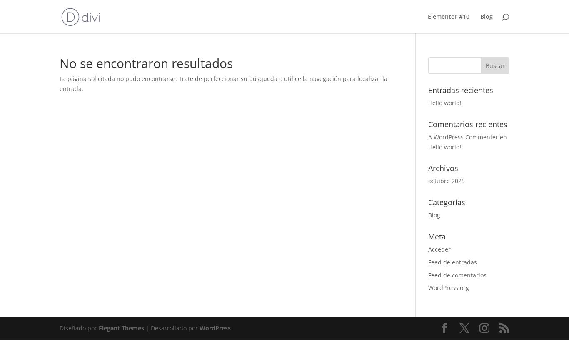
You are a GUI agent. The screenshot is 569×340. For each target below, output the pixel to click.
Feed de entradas (452, 262)
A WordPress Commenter (463, 137)
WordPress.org (448, 288)
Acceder (439, 249)
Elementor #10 (448, 17)
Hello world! (445, 103)
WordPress (215, 328)
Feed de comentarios (457, 275)
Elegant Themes (121, 328)
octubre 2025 (446, 181)
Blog (486, 17)
